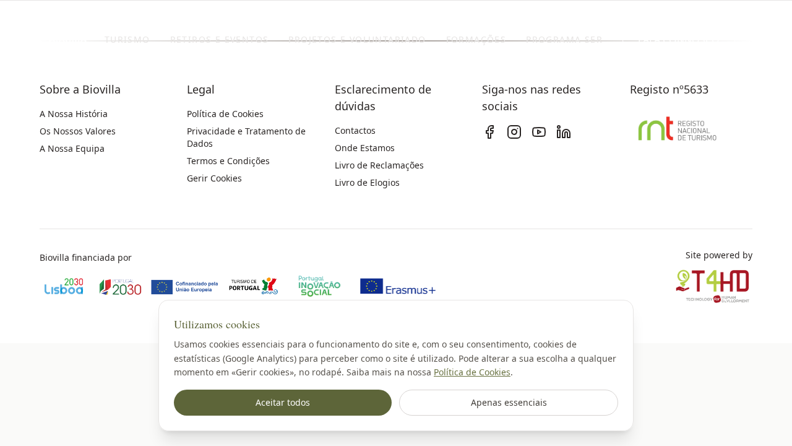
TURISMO (127, 39)
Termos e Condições (228, 161)
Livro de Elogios (367, 182)
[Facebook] (489, 132)
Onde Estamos (365, 148)
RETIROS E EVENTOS (219, 39)
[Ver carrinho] (766, 39)
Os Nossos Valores (78, 131)
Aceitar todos (283, 402)
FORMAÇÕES (476, 39)
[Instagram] (514, 132)
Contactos (355, 130)
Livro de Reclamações (379, 165)
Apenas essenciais (509, 402)
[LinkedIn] (563, 132)
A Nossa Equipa (72, 148)
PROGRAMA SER (564, 39)
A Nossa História (74, 114)
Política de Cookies (472, 372)
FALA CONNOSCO (679, 39)
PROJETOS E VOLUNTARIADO (357, 39)
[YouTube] (539, 132)
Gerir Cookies (214, 178)
